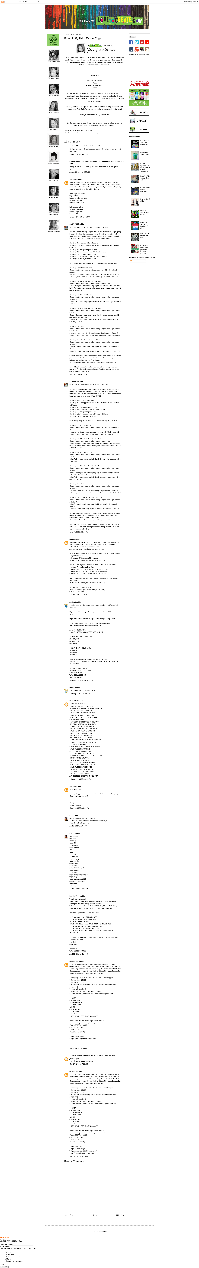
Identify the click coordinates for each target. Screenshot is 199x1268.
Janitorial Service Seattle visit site (82, 146)
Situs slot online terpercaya (79, 823)
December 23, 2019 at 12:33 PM (81, 680)
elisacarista (73, 961)
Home (94, 1215)
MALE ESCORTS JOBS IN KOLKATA (82, 724)
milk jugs (75, 96)
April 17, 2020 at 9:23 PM (78, 889)
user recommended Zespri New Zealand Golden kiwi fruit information (96, 161)
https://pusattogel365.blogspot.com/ (83, 1038)
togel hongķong (81, 605)
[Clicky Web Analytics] (4, 1238)
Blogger (104, 1231)
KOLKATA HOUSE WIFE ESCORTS (82, 731)
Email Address (5, 1246)
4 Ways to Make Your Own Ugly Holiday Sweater (144, 249)
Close (2, 1265)
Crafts (9, 1252)
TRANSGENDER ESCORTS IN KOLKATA (84, 713)
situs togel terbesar (76, 209)
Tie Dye (9, 1259)
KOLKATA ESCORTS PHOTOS (80, 735)
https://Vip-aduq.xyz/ (77, 1149)
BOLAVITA (82, 630)
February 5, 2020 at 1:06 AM (79, 694)
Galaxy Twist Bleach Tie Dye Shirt (145, 189)
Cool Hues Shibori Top (144, 153)
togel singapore (96, 605)
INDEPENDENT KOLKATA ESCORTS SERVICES (87, 756)
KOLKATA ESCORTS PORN (79, 749)
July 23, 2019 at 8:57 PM (78, 595)
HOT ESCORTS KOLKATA (79, 758)
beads (69, 96)
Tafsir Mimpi (73, 607)
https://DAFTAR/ (76, 1146)
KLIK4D (88, 637)
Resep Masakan (75, 805)
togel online (73, 196)
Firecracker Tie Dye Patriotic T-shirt (144, 225)
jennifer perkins (85, 133)
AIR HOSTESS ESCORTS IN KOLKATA (83, 776)
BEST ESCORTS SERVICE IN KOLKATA (84, 722)
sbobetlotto (73, 949)
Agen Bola (73, 944)
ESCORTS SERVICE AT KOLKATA (81, 715)
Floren (72, 815)
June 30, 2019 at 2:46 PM (78, 374)
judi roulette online (76, 207)
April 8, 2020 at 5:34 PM (78, 826)
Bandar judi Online (76, 940)
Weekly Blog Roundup (15, 1261)
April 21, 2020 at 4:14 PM (78, 954)
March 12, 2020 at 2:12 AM (79, 808)
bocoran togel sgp (76, 212)
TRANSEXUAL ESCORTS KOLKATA (82, 742)
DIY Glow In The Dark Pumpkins (144, 143)
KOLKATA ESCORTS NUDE (79, 774)
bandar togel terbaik (76, 202)
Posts (134, 261)
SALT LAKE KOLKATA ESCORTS (81, 753)
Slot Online (73, 942)
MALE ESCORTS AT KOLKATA (80, 738)
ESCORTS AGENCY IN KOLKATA (81, 706)
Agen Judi (93, 389)
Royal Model (74, 701)
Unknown (73, 179)
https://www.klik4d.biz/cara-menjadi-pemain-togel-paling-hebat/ (92, 619)
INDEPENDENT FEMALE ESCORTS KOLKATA (86, 708)
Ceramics (10, 1255)
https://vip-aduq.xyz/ (77, 1036)
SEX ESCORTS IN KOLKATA (79, 744)
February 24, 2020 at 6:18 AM (80, 779)
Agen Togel (105, 238)
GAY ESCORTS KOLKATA (78, 720)
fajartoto (72, 205)
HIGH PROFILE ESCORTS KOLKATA (83, 765)
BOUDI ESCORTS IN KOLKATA (80, 733)
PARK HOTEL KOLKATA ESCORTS (82, 762)
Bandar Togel (74, 896)
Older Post (120, 1215)
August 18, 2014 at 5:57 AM (79, 172)
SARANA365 (74, 224)
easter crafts (74, 133)
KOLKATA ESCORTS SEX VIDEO (81, 767)
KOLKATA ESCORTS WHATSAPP (81, 711)
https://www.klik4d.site (93, 625)
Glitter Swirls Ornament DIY (144, 236)
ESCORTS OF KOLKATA (78, 704)
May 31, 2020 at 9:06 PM (78, 1156)
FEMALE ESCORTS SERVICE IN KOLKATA (85, 740)
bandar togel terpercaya (78, 198)
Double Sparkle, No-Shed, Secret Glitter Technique (145, 167)
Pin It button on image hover (10, 1240)
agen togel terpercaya (77, 193)
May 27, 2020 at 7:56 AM (78, 1064)
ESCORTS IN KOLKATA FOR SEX (81, 771)
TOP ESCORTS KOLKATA (79, 760)
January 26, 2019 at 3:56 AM (80, 217)
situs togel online (75, 200)
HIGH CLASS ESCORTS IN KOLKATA (83, 717)
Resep (71, 803)
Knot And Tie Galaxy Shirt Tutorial (145, 178)
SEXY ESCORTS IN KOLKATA (80, 751)
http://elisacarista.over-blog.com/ (82, 1153)
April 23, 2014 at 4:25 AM (78, 154)
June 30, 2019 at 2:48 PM (78, 532)
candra (72, 539)
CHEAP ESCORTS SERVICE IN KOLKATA (84, 747)
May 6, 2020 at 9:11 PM (78, 1048)
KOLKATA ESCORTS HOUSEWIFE (82, 769)
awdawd (72, 602)
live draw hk (73, 214)
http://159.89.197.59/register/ (99, 623)
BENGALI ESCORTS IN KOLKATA (81, 726)
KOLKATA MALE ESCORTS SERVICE (83, 729)
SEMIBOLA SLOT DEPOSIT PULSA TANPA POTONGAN (90, 1055)
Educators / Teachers (14, 1257)
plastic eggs (95, 133)
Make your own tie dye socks (144, 213)
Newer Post (69, 1215)
